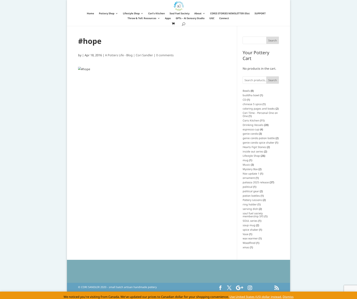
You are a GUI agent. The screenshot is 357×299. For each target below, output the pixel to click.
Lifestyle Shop (131, 13)
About (198, 13)
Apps (168, 18)
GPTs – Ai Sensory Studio (190, 18)
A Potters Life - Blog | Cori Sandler (129, 55)
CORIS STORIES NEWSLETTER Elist (230, 13)
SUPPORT (260, 13)
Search (272, 80)
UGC (211, 18)
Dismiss (288, 297)
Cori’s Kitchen (156, 13)
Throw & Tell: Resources (142, 18)
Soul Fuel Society (179, 13)
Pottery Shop (106, 13)
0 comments (165, 55)
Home (90, 13)
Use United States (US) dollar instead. (255, 297)
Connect (224, 18)
